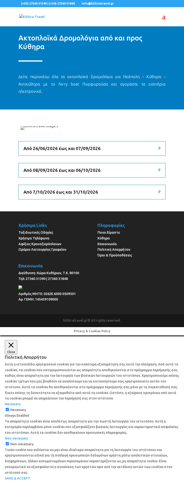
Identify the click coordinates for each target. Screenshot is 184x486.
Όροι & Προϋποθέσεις (115, 255)
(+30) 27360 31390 (34, 3)
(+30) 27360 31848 (62, 3)
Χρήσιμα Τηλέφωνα (33, 238)
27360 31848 (58, 279)
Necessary (18, 410)
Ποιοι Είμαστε (109, 232)
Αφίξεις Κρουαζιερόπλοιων (39, 244)
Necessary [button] (13, 404)
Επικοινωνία (107, 244)
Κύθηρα (104, 238)
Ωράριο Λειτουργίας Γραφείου (42, 249)
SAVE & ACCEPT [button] (17, 478)
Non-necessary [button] (16, 438)
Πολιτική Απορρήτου (114, 249)
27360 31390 (36, 279)
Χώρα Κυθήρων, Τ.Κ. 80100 (58, 273)
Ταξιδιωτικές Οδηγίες (35, 232)
